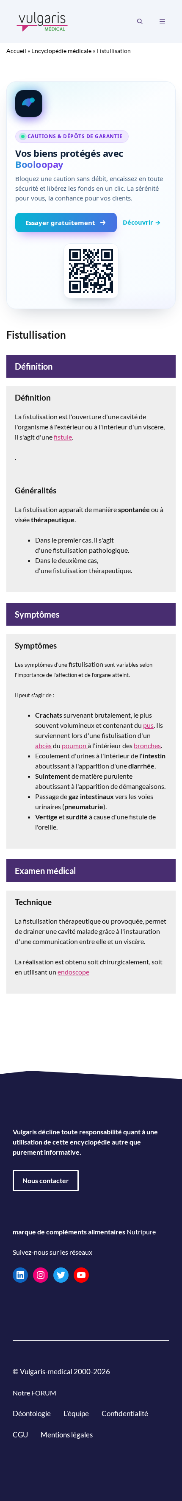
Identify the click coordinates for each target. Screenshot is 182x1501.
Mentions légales (67, 1434)
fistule (63, 437)
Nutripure (141, 1232)
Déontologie (32, 1413)
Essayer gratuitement (60, 222)
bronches (147, 745)
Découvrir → (142, 222)
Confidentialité (125, 1413)
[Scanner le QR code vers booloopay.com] (91, 270)
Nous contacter (45, 1180)
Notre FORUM (34, 1393)
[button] (140, 21)
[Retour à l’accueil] (42, 21)
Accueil (16, 50)
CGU (20, 1434)
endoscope (73, 972)
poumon (75, 745)
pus (148, 725)
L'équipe (76, 1413)
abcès (43, 745)
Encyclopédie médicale (61, 50)
